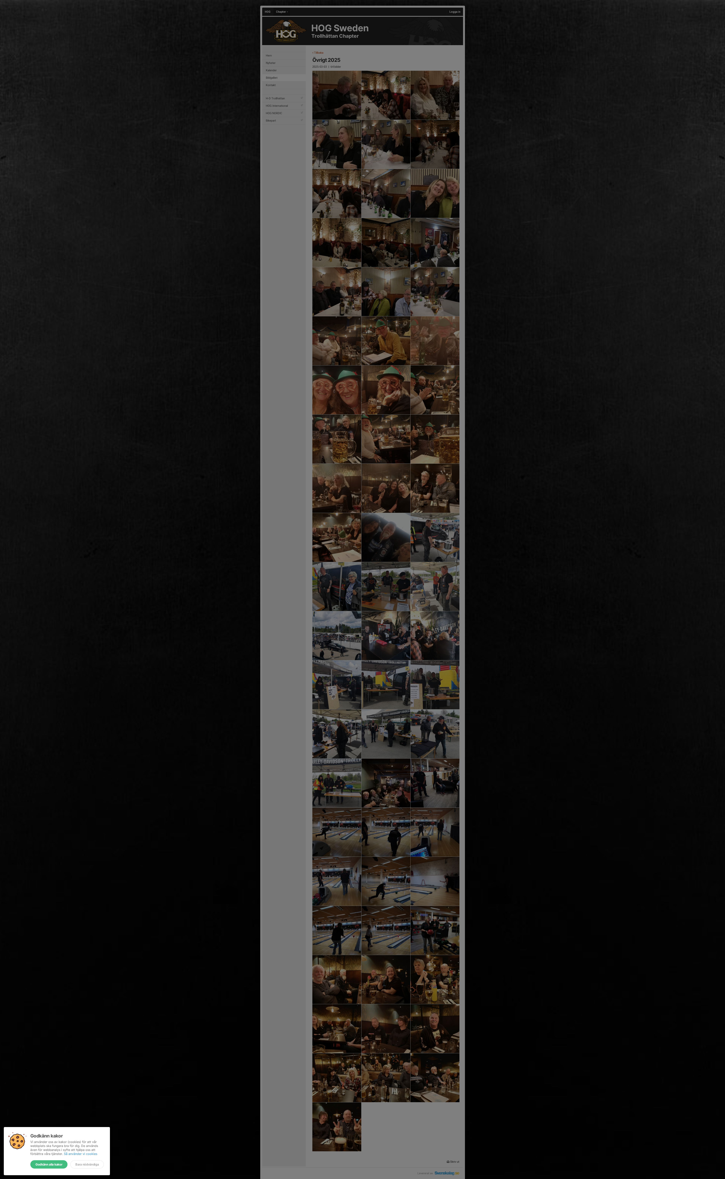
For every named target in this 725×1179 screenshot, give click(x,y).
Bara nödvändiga (87, 1164)
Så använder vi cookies (80, 1154)
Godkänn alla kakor (48, 1164)
